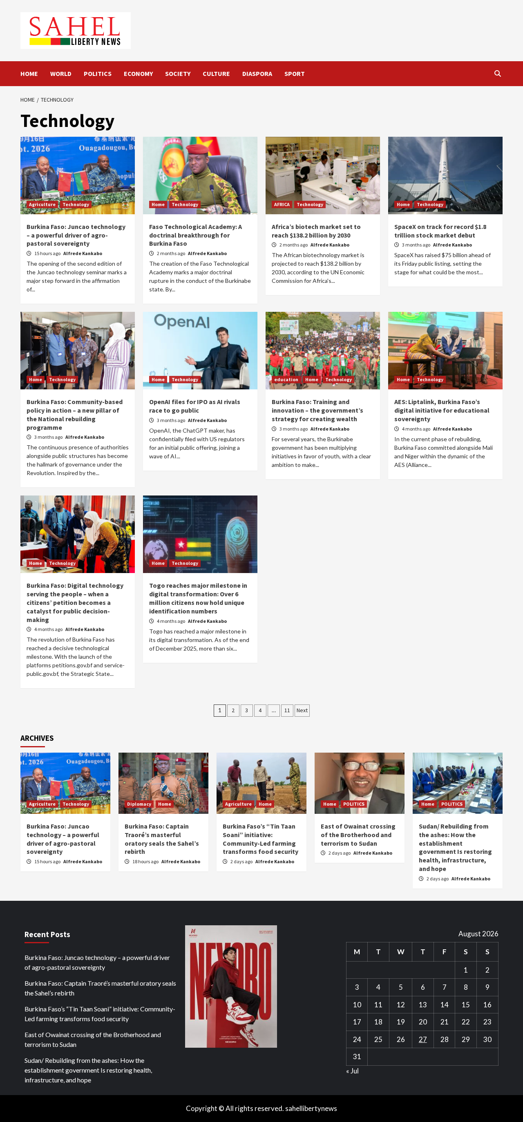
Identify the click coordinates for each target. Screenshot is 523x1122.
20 (423, 1022)
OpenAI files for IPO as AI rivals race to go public (194, 406)
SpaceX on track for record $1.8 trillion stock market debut (440, 230)
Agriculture (42, 204)
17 (357, 1022)
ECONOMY (138, 73)
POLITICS (98, 73)
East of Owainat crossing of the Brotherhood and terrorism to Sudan (358, 834)
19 (401, 1022)
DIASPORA (257, 73)
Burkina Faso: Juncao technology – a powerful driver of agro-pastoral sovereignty (76, 235)
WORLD (61, 73)
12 (401, 1004)
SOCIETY (177, 73)
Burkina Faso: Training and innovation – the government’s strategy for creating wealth (317, 410)
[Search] (497, 73)
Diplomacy (139, 804)
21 (444, 1022)
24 (357, 1039)
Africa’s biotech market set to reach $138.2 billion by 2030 (316, 230)
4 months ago (416, 429)
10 (357, 1004)
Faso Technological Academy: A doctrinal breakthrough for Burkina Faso (195, 235)
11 (287, 710)
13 (423, 1004)
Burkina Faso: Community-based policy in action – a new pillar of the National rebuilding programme (75, 414)
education (286, 379)
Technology (76, 204)
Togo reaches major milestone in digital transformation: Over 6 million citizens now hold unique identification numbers (198, 598)
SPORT (294, 73)
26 (401, 1039)
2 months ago (171, 253)
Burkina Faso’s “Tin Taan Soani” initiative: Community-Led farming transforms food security (260, 838)
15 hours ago (47, 253)
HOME (29, 73)
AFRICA (282, 204)
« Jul (352, 1070)
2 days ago (241, 861)
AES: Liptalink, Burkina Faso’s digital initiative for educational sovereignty (441, 410)
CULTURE (216, 73)
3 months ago (416, 245)
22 (466, 1022)
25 (378, 1039)
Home (158, 204)
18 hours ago (145, 861)
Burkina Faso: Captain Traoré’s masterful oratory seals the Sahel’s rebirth (162, 838)
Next (302, 710)
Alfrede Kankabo (82, 253)
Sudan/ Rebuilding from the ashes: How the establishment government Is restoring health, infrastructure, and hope (455, 847)
